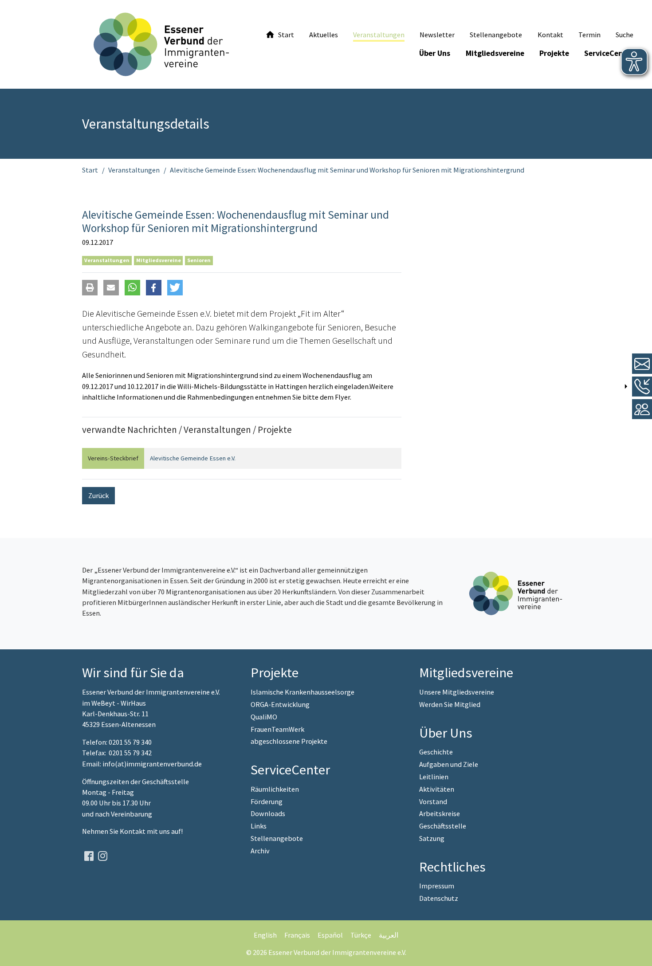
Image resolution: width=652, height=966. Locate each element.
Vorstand (433, 801)
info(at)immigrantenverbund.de (152, 763)
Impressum (436, 885)
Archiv (260, 850)
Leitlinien (433, 776)
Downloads (268, 813)
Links (259, 825)
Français (297, 935)
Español (330, 935)
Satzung (431, 838)
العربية (388, 935)
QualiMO (264, 716)
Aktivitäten (436, 789)
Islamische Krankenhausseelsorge (302, 691)
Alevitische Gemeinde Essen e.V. (193, 458)
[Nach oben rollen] (638, 952)
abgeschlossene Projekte (289, 741)
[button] (90, 287)
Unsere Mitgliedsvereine (456, 691)
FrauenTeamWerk (277, 729)
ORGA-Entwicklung (280, 704)
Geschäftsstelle (442, 825)
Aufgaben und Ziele (448, 764)
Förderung (267, 801)
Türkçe (360, 935)
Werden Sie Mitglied (449, 704)
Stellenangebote (277, 838)
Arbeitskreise (439, 813)
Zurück (98, 495)
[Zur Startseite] (161, 44)
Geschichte (436, 751)
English (265, 935)
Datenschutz (438, 898)
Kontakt (133, 831)
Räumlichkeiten (275, 789)
